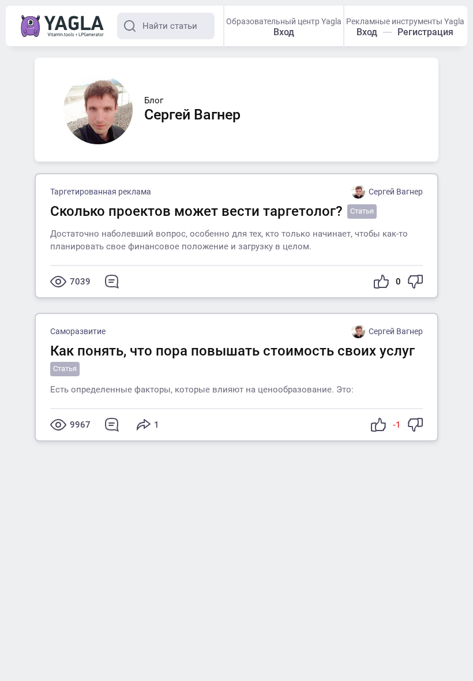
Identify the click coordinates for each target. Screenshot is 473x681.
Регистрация (425, 32)
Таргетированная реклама (100, 191)
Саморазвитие (78, 331)
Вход (283, 32)
